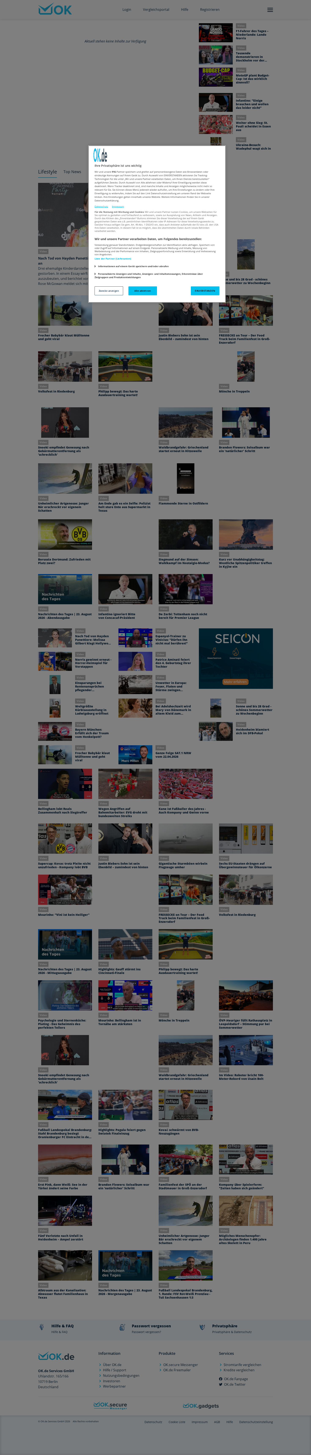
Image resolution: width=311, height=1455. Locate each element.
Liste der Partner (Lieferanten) (113, 258)
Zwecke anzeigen (109, 290)
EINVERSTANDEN (205, 290)
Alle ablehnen (142, 290)
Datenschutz (101, 206)
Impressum (118, 206)
